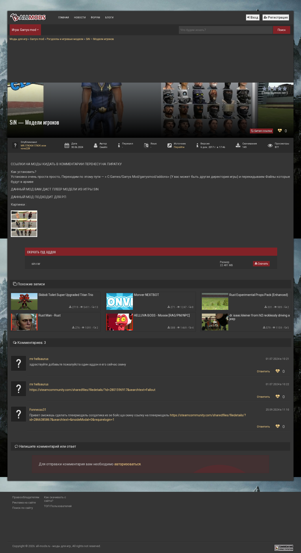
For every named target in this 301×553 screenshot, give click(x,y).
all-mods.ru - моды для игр (53, 546)
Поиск (282, 30)
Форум (95, 17)
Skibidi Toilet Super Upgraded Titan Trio (66, 295)
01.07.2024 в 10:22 (277, 384)
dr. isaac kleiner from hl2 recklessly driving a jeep (259, 317)
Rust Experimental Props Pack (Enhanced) (258, 295)
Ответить (263, 371)
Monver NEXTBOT (146, 295)
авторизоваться (127, 464)
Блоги (109, 17)
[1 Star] (264, 88)
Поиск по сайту (22, 507)
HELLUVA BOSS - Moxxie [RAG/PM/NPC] (162, 315)
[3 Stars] (274, 88)
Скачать (262, 263)
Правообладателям (25, 497)
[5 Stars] (284, 88)
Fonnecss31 (38, 409)
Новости (80, 17)
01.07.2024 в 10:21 (277, 358)
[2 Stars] (269, 88)
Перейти (179, 147)
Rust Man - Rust (50, 315)
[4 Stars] (279, 88)
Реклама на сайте (24, 502)
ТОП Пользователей (58, 506)
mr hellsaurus (39, 359)
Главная (63, 17)
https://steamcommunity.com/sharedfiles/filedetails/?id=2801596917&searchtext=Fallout (92, 390)
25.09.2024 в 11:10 (277, 409)
